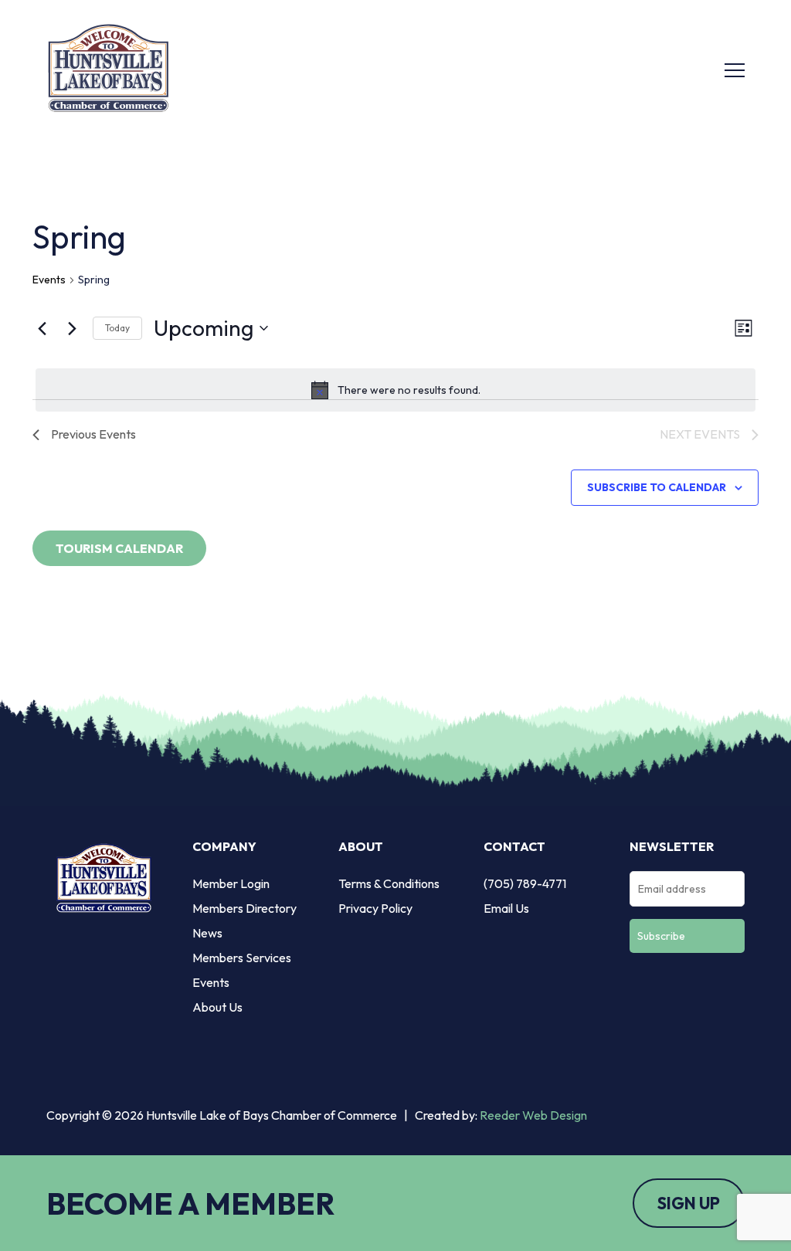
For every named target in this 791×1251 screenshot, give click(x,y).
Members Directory (244, 908)
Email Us (506, 908)
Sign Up (688, 1203)
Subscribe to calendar (656, 487)
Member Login (231, 883)
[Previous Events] (41, 328)
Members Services (241, 957)
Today (117, 328)
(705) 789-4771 (525, 883)
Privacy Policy (375, 908)
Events (49, 279)
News (207, 933)
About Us (217, 1007)
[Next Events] (72, 328)
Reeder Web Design (533, 1115)
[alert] (395, 390)
